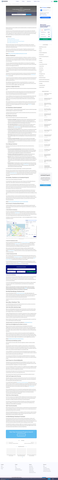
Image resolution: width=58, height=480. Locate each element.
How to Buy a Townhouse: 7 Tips (13, 42)
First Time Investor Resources (43, 56)
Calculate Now (31, 271)
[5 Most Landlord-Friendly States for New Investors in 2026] (41, 161)
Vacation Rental (41, 87)
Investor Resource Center (43, 64)
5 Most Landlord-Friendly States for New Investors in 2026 (47, 161)
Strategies (40, 83)
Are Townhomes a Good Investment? (13, 39)
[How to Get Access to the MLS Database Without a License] (41, 114)
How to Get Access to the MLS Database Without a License (47, 114)
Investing (40, 62)
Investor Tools (41, 66)
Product (17, 1)
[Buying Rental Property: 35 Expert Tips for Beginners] (41, 120)
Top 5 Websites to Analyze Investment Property (47, 150)
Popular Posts (41, 75)
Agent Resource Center (42, 46)
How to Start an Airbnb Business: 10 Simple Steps (47, 109)
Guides (40, 58)
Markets (40, 71)
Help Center (45, 467)
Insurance (40, 60)
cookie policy (7, 479)
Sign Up (55, 1)
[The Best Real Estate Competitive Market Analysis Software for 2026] (41, 166)
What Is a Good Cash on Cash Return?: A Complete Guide (47, 104)
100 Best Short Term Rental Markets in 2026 (48, 94)
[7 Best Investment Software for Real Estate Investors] (41, 136)
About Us (2, 467)
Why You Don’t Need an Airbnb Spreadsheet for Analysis (47, 155)
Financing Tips (41, 54)
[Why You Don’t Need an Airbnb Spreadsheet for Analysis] (41, 155)
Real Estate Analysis (42, 77)
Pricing (23, 1)
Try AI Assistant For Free (45, 17)
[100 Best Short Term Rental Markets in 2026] (41, 94)
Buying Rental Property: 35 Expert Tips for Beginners (48, 120)
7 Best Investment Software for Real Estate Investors (48, 135)
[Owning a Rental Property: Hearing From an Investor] (11, 451)
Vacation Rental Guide (46, 468)
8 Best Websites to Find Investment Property (47, 140)
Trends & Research (42, 85)
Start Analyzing (45, 185)
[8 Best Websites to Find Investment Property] (41, 140)
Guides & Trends (36, 1)
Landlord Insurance (17, 468)
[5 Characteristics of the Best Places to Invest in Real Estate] (31, 451)
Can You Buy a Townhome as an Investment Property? (16, 41)
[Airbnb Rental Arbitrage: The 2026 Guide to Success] (41, 99)
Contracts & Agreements (43, 52)
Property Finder (31, 468)
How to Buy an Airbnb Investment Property (47, 145)
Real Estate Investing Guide (47, 471)
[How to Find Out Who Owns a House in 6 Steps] (41, 131)
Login (52, 1)
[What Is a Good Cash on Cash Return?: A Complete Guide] (41, 104)
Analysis (40, 48)
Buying (40, 50)
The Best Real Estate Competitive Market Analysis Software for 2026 (47, 166)
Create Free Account (21, 434)
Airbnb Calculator (31, 471)
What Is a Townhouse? (11, 38)
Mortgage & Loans (42, 73)
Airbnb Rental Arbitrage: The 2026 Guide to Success (48, 99)
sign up (26, 288)
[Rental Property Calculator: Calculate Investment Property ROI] (41, 125)
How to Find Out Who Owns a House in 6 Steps (48, 130)
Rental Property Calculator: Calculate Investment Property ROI (48, 125)
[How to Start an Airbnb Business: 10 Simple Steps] (41, 110)
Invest (16, 467)
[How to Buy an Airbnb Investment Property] (41, 145)
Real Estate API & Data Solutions (44, 79)
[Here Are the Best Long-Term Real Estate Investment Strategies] (21, 451)
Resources (28, 1)
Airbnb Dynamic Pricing (32, 472)
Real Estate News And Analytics (44, 81)
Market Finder (31, 467)
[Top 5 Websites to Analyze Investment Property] (41, 150)
